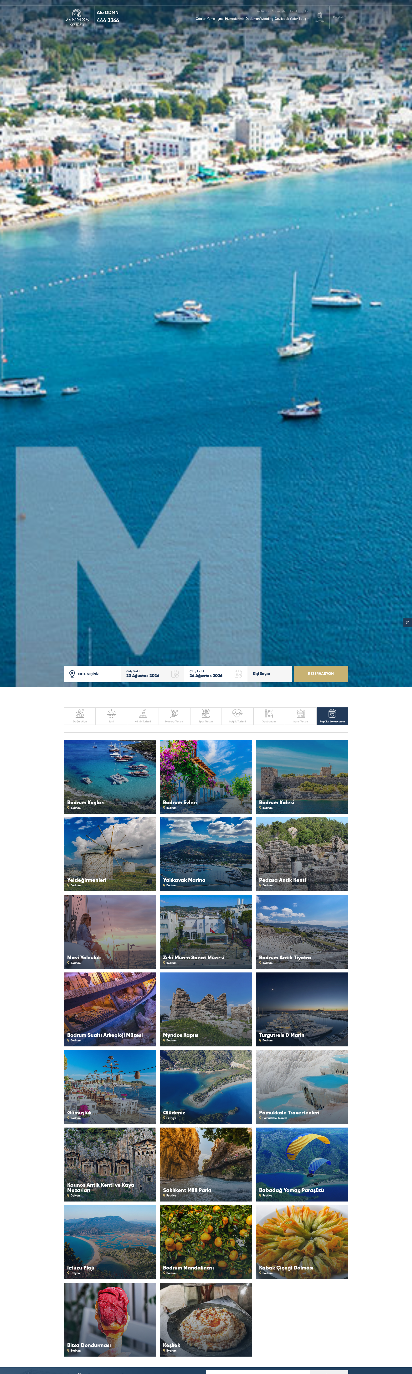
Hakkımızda (299, 11)
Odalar (201, 19)
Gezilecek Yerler (286, 19)
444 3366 (108, 20)
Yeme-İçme (215, 19)
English (338, 17)
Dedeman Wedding (259, 19)
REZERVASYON (321, 674)
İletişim (304, 19)
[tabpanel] (206, 343)
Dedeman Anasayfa (270, 11)
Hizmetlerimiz (234, 19)
